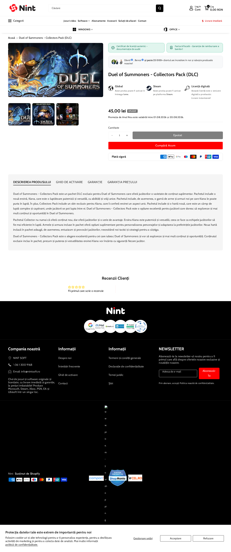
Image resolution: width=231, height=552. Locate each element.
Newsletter (171, 348)
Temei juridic (116, 375)
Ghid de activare (68, 375)
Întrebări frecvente (69, 366)
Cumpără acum (165, 145)
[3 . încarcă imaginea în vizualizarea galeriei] (67, 114)
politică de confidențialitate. (21, 544)
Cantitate (113, 127)
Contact (63, 383)
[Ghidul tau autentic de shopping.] (96, 478)
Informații (67, 348)
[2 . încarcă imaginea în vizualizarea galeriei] (43, 114)
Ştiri (111, 383)
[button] (213, 8)
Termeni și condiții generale (125, 358)
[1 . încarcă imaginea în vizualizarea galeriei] (19, 114)
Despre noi (64, 358)
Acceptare (175, 538)
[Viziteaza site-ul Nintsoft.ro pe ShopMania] (117, 477)
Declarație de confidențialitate (126, 366)
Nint (10, 473)
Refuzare (208, 538)
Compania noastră (24, 348)
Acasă (11, 37)
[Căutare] (159, 8)
